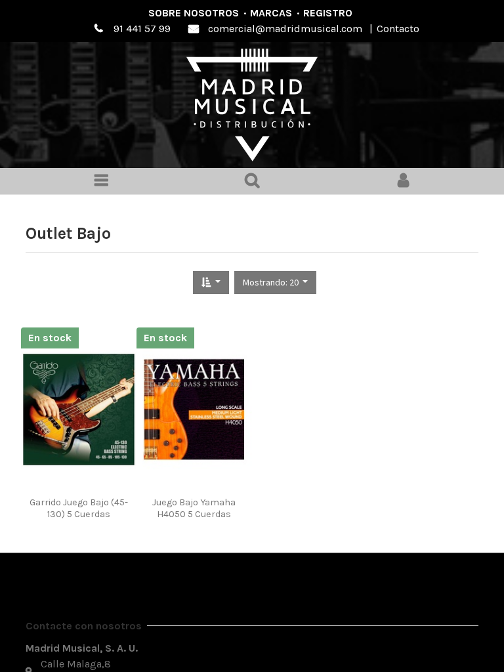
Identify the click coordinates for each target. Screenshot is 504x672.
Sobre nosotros (193, 13)
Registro (327, 13)
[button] (211, 282)
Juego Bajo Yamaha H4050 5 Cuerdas (194, 508)
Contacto (398, 28)
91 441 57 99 (142, 28)
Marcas (271, 13)
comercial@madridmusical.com (285, 28)
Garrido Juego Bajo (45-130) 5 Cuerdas (79, 508)
